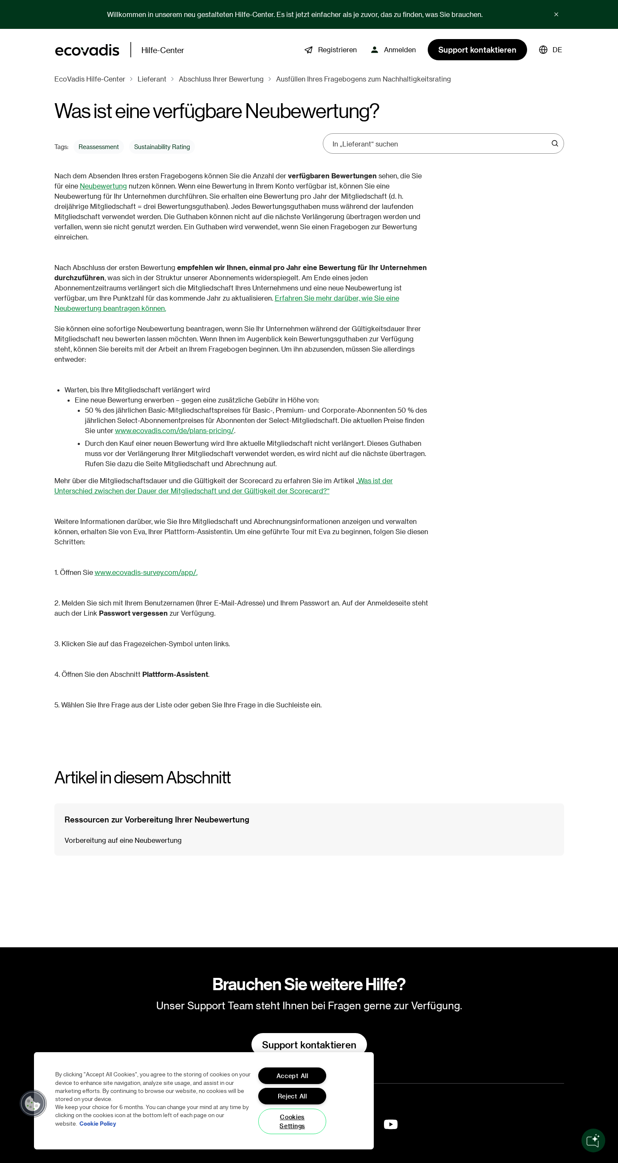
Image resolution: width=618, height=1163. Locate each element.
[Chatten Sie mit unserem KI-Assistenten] (593, 1140)
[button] (550, 49)
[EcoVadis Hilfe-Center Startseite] (87, 50)
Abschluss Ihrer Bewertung (221, 79)
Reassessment (99, 146)
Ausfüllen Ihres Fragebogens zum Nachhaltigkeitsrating (363, 79)
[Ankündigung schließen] (556, 14)
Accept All (292, 1075)
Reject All (292, 1096)
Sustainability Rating (162, 146)
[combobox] (440, 143)
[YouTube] (391, 1124)
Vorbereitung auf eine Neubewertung (123, 840)
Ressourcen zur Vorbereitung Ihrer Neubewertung (157, 819)
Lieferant (152, 79)
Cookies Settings (292, 1121)
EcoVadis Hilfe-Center (89, 79)
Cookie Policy (97, 1123)
